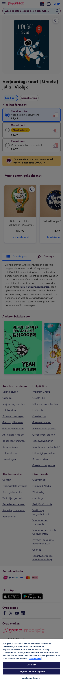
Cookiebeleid (35, 658)
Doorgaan (31, 665)
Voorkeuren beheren (31, 678)
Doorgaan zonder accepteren (31, 671)
